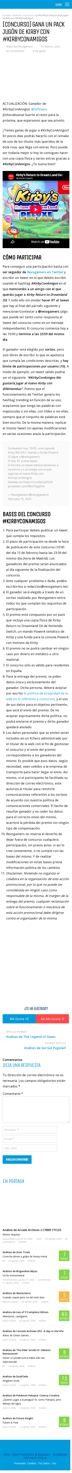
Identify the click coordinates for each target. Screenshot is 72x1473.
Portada (7, 15)
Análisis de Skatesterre (17, 1293)
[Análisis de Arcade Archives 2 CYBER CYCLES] (36, 1206)
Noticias (17, 15)
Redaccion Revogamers (19, 46)
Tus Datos (44, 1463)
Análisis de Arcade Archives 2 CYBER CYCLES (32, 1230)
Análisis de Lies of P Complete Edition (25, 1312)
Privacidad (20, 1463)
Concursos (28, 15)
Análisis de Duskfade (15, 1376)
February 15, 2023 (19, 499)
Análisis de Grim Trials (16, 1252)
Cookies (31, 1463)
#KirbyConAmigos (20, 478)
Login (58, 5)
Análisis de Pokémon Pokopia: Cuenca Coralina (31, 1395)
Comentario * (13, 1093)
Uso (54, 1463)
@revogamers (30, 457)
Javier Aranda (9, 1320)
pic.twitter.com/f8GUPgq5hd (26, 486)
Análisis (22, 1241)
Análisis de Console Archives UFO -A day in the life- (33, 1331)
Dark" (39, 1238)
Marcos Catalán (10, 1301)
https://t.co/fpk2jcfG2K (38, 482)
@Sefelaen (39, 109)
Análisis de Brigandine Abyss (20, 1271)
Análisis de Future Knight (18, 1418)
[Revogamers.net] (18, 6)
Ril (4, 1260)
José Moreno (44, 1279)
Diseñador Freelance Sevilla (45, 1456)
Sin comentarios (15, 51)
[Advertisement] (36, 963)
